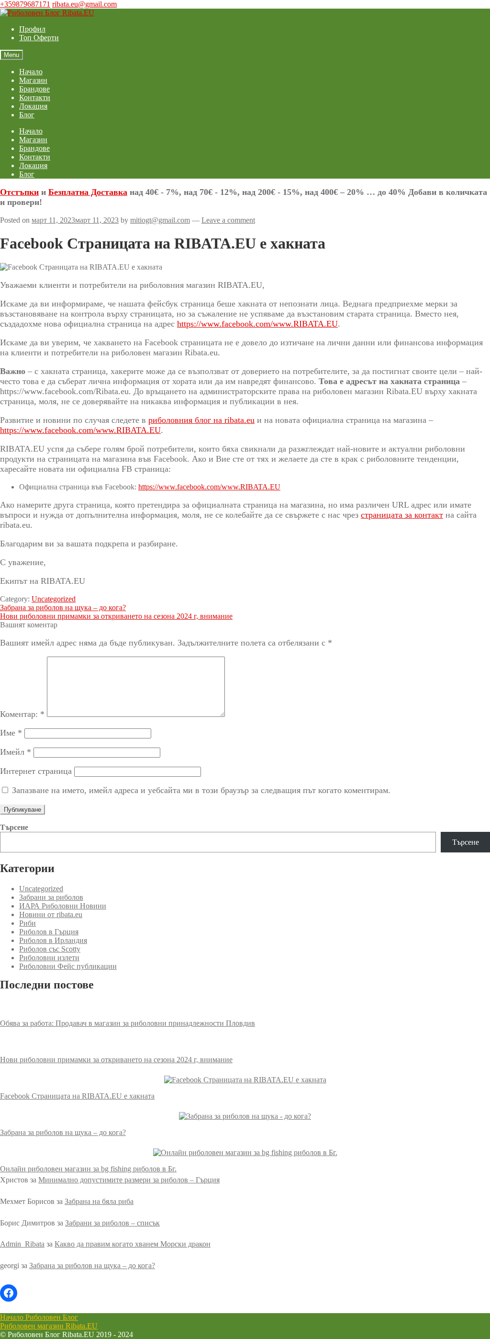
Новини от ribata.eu (50, 914)
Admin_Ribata (22, 1244)
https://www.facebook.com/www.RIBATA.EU (257, 324)
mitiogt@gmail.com (160, 220)
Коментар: (22, 714)
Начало (31, 72)
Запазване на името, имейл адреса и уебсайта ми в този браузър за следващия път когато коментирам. (201, 790)
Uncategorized (54, 599)
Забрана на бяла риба (99, 1201)
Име (11, 733)
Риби (27, 923)
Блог (26, 115)
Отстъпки (19, 192)
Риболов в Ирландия (53, 940)
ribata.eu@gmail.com (84, 4)
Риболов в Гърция (48, 932)
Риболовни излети (49, 957)
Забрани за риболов (51, 897)
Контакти (34, 97)
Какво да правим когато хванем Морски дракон (133, 1244)
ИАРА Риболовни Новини (62, 906)
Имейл (15, 752)
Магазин (33, 80)
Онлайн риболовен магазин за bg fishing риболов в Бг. (88, 1169)
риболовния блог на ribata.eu (201, 420)
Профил (32, 29)
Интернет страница (36, 771)
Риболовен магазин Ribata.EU (49, 1326)
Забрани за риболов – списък (112, 1223)
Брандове (34, 89)
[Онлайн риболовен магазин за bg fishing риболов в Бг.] (245, 1152)
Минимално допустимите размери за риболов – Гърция (129, 1180)
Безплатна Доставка (87, 192)
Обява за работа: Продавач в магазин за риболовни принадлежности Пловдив (127, 1023)
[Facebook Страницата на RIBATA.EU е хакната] (245, 1080)
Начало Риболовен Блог (39, 1317)
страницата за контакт (402, 515)
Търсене (14, 827)
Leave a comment (228, 220)
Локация (33, 106)
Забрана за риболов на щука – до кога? (63, 607)
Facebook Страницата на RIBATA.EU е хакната (77, 1096)
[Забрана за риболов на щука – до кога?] (245, 1116)
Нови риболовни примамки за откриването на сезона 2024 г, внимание (116, 616)
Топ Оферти (39, 38)
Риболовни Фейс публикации (68, 966)
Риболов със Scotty (49, 949)
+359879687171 (25, 4)
